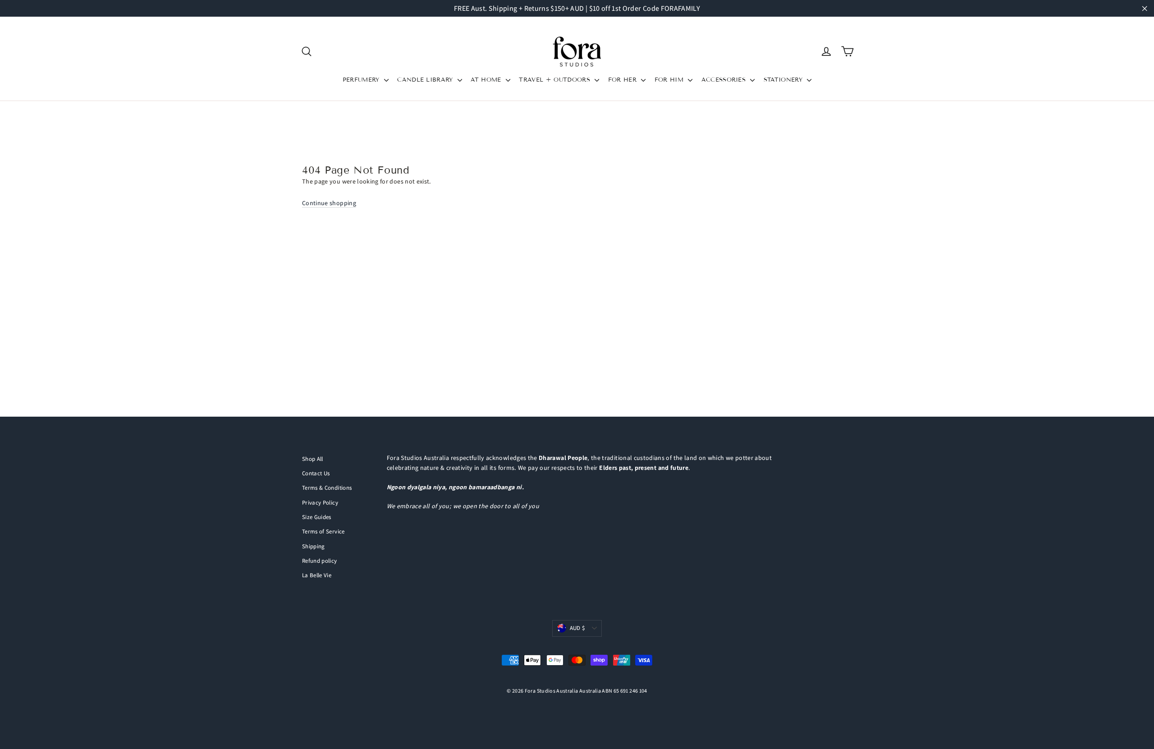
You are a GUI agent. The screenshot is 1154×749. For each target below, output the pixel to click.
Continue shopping (329, 203)
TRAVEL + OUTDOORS (555, 79)
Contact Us (316, 473)
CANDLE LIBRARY (426, 79)
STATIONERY (784, 79)
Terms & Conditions (327, 488)
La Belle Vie (316, 575)
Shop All (312, 459)
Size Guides (316, 517)
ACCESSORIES (724, 79)
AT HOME (487, 79)
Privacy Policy (320, 502)
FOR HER (623, 79)
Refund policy (319, 561)
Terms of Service (323, 531)
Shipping (313, 546)
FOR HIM (670, 79)
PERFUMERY (362, 79)
